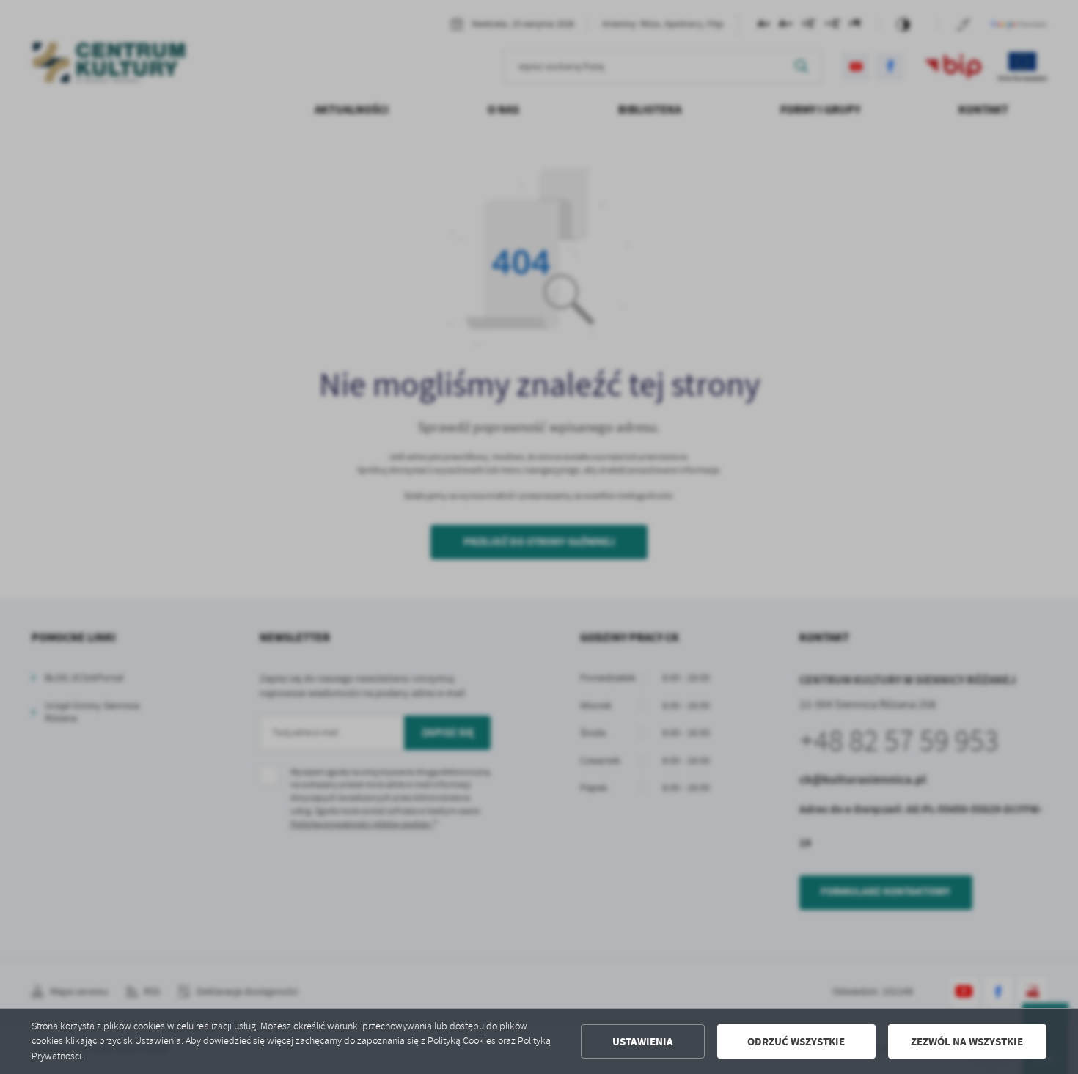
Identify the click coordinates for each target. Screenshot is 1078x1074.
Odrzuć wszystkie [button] (796, 1041)
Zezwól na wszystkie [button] (967, 1041)
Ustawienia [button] (642, 1041)
